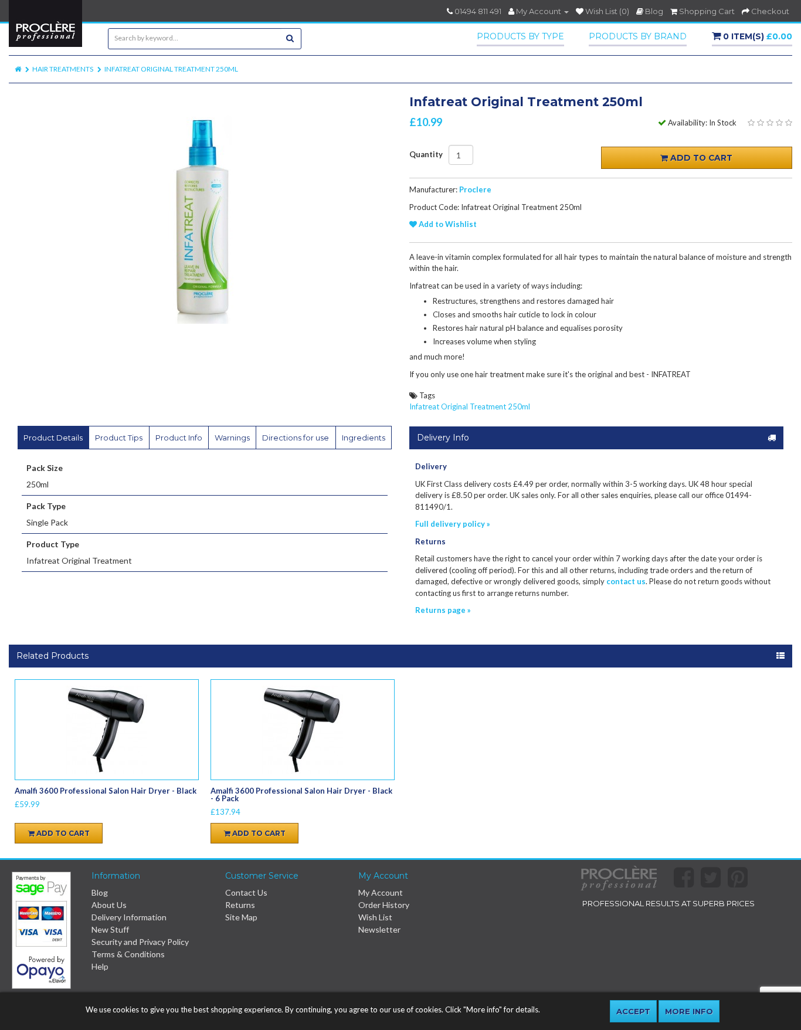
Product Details (53, 437)
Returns (240, 905)
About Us (109, 905)
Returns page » (443, 610)
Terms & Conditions (128, 954)
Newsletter (379, 929)
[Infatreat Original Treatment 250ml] (200, 206)
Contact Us (246, 892)
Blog (99, 892)
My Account (380, 892)
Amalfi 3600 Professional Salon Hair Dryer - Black (105, 790)
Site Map (241, 917)
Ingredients (363, 437)
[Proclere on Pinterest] (741, 883)
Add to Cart (700, 157)
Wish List (375, 917)
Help (99, 966)
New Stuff (110, 929)
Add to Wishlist (447, 224)
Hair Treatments (62, 69)
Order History (383, 905)
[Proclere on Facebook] (687, 883)
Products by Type (520, 36)
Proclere (475, 189)
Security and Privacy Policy (140, 942)
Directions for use (295, 437)
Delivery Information (129, 917)
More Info (689, 1011)
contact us (626, 581)
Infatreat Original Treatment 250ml (171, 69)
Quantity (426, 154)
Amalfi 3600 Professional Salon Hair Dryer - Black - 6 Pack (301, 794)
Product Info (178, 437)
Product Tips (118, 437)
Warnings (232, 437)
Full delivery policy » (452, 523)
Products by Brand (638, 36)
